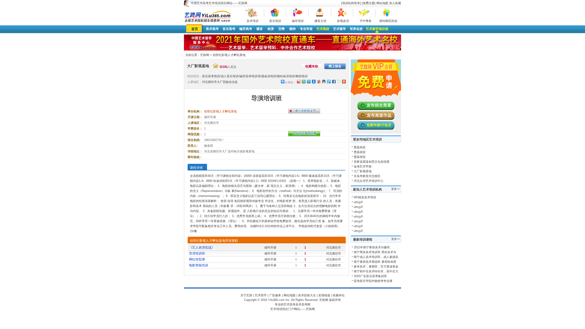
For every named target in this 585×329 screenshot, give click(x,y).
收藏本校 (311, 66)
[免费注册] (368, 3)
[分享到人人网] (313, 81)
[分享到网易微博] (318, 81)
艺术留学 (339, 29)
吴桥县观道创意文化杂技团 (371, 161)
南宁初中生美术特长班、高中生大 (376, 271)
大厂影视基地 (363, 171)
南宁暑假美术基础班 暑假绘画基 (375, 261)
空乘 (281, 29)
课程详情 (196, 168)
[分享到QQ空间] (303, 81)
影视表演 (343, 21)
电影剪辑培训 (198, 265)
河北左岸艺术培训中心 (368, 181)
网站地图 (382, 3)
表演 (270, 29)
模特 (292, 29)
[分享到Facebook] (333, 81)
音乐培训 (275, 21)
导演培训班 (197, 253)
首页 (194, 29)
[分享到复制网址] (338, 81)
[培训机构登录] (351, 3)
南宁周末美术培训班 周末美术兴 (375, 252)
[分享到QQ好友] (323, 81)
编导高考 (245, 29)
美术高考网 (302, 304)
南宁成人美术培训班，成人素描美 (376, 257)
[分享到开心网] (343, 81)
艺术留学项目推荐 (377, 30)
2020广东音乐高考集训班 (370, 276)
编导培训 (298, 21)
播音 (259, 29)
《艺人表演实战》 (202, 247)
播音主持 (320, 21)
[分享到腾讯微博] (308, 81)
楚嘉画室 (360, 147)
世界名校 (356, 29)
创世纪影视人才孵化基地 (229, 55)
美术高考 (212, 29)
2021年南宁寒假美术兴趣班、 (373, 247)
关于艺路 (246, 295)
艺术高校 (322, 29)
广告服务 (275, 295)
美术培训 (252, 21)
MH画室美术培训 (365, 197)
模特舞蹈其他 (388, 21)
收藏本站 (339, 295)
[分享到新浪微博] (298, 81)
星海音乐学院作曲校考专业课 (373, 281)
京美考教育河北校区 (367, 176)
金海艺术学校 (363, 166)
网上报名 (335, 66)
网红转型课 (197, 259)
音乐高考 (229, 29)
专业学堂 (306, 29)
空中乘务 (366, 21)
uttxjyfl (358, 202)
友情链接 (324, 295)
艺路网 (204, 55)
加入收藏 (395, 3)
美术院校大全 (307, 295)
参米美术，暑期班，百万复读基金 (376, 266)
